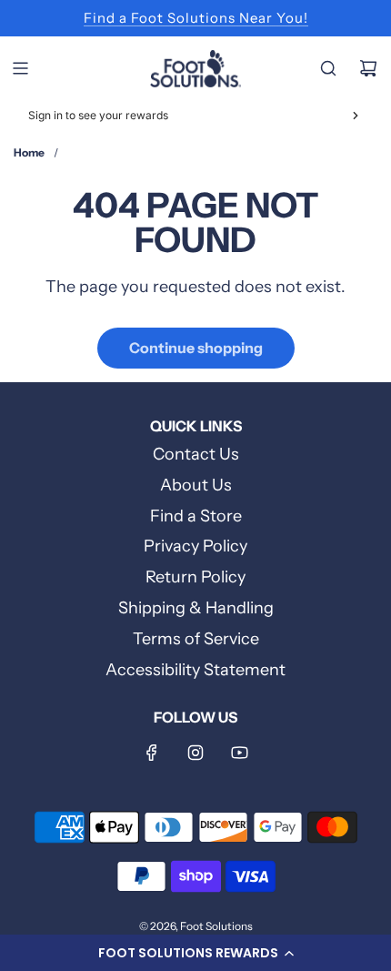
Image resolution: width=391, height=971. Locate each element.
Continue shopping (196, 348)
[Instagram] (195, 753)
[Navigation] (20, 68)
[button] (195, 953)
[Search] (328, 68)
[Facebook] (152, 753)
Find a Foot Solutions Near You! (196, 17)
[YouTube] (239, 753)
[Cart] (368, 68)
